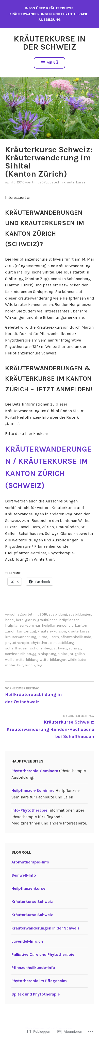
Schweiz (60, 648)
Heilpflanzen (69, 620)
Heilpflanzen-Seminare (33, 790)
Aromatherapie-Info (30, 862)
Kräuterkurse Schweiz (32, 901)
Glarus (30, 620)
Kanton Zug (26, 631)
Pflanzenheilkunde (75, 637)
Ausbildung (57, 614)
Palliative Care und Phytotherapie (42, 954)
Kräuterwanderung (20, 637)
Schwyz (75, 648)
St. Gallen (77, 654)
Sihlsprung (47, 654)
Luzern (53, 637)
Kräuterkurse (74, 182)
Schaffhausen (16, 648)
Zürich (29, 665)
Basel (9, 620)
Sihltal (63, 654)
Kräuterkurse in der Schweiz (50, 43)
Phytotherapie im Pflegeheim (39, 980)
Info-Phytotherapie (29, 810)
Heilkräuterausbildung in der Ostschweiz (33, 695)
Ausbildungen (80, 614)
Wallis (9, 660)
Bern (20, 620)
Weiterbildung (27, 660)
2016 (43, 614)
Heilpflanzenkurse (28, 888)
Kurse (42, 637)
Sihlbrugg (28, 654)
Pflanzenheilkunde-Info (33, 967)
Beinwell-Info (23, 875)
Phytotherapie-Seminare (34, 770)
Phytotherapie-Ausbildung (52, 643)
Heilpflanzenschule (57, 625)
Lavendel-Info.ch (27, 941)
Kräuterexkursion (51, 631)
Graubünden (47, 620)
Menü (52, 62)
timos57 (39, 182)
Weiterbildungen (53, 660)
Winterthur (14, 665)
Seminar (12, 654)
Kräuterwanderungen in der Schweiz (45, 928)
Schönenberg (41, 648)
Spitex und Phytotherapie (35, 994)
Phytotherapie (17, 643)
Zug (39, 665)
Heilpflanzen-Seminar (22, 625)
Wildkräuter (77, 660)
